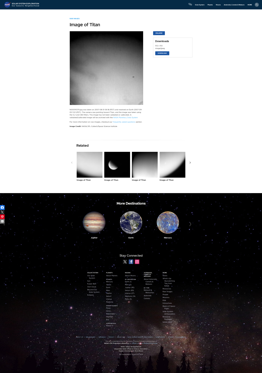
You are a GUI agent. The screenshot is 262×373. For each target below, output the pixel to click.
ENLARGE (159, 33)
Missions (166, 297)
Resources (167, 289)
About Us (79, 337)
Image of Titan (84, 180)
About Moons (130, 275)
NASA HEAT (167, 322)
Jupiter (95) (129, 287)
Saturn (108, 296)
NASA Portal (160, 337)
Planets (109, 273)
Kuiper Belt (91, 284)
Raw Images (75, 18)
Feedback (102, 337)
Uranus (109, 299)
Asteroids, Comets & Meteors (148, 274)
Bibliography (91, 337)
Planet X (109, 326)
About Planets (111, 275)
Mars (108, 290)
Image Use (121, 337)
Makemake (110, 314)
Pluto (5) (128, 299)
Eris (107, 320)
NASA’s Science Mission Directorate (145, 343)
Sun (88, 281)
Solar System (92, 273)
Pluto (108, 308)
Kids (164, 300)
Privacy (111, 337)
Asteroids (147, 295)
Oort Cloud (91, 287)
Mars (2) (128, 285)
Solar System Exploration (25, 3)
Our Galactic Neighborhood (25, 6)
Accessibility (181, 337)
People (165, 294)
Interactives (167, 303)
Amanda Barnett (136, 346)
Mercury (168, 238)
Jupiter (94, 238)
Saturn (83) (129, 290)
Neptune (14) (130, 296)
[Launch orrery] (190, 5)
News (165, 275)
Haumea (109, 317)
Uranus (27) (129, 293)
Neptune (109, 302)
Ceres (108, 311)
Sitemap (171, 337)
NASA (8, 4)
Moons (127, 273)
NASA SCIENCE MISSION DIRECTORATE (140, 337)
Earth (131, 238)
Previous (71, 162)
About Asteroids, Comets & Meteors (150, 281)
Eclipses (90, 295)
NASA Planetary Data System (125, 118)
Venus (108, 285)
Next (190, 162)
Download (162, 53)
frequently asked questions (124, 122)
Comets (147, 298)
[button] (250, 5)
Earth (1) (128, 282)
